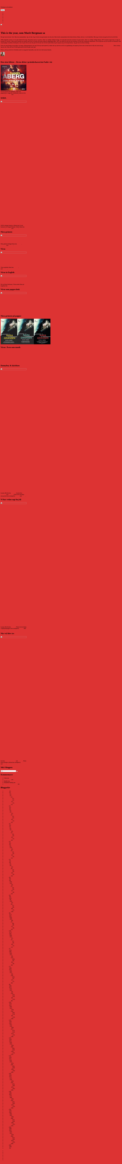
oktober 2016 (7, 962)
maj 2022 (6, 862)
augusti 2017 (7, 947)
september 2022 (8, 856)
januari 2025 (7, 815)
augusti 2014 (7, 1000)
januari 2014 (7, 1011)
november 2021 (8, 871)
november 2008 (8, 1103)
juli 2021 (6, 877)
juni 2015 (6, 986)
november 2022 (8, 853)
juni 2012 (6, 1039)
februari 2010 (7, 1081)
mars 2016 (6, 972)
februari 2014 (7, 1009)
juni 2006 (6, 1146)
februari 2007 (7, 1134)
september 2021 (8, 874)
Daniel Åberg (4, 4)
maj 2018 (6, 934)
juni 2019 (6, 914)
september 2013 (8, 1017)
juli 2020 (6, 895)
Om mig (6, 20)
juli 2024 (6, 823)
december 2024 (8, 816)
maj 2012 (6, 1041)
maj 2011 (6, 1058)
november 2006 (8, 1139)
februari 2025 (7, 813)
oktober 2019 (7, 908)
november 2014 (8, 996)
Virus (5, 13)
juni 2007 (6, 1128)
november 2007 (8, 1121)
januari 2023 (7, 850)
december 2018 (8, 923)
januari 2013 (7, 1029)
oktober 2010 (7, 1069)
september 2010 (8, 1070)
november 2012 (8, 1032)
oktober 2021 (7, 873)
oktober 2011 (7, 1051)
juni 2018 (6, 932)
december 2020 (8, 887)
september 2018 (8, 928)
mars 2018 (6, 937)
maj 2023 (6, 844)
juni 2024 (6, 825)
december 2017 (8, 941)
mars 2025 (6, 812)
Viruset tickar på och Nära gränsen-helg (23, 779)
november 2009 (8, 1085)
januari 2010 (7, 1082)
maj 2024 (6, 826)
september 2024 (8, 821)
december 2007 (8, 1119)
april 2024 (6, 828)
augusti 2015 (7, 983)
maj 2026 (6, 792)
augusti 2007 (7, 1125)
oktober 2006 (7, 1140)
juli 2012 (6, 1038)
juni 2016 (6, 968)
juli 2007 (6, 1127)
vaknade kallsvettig (108, 45)
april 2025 (6, 810)
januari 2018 (7, 939)
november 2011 (8, 1050)
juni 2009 (6, 1093)
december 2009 (8, 1084)
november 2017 (8, 942)
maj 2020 (6, 898)
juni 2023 (6, 843)
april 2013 (6, 1024)
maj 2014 (6, 1005)
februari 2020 (7, 902)
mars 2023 (6, 847)
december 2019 (8, 905)
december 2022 (8, 852)
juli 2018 (6, 931)
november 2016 (8, 960)
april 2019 (6, 917)
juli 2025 (6, 806)
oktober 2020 (7, 890)
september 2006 (8, 1142)
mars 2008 (6, 1115)
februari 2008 (7, 1116)
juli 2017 (6, 948)
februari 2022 (7, 867)
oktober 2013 (7, 1015)
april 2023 (6, 846)
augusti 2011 (7, 1054)
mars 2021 (6, 883)
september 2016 (8, 963)
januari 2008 (7, 1118)
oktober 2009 (7, 1087)
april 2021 (6, 881)
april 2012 (6, 1042)
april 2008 (6, 1114)
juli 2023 (6, 841)
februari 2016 (7, 974)
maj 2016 (6, 969)
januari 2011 (7, 1064)
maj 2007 (6, 1130)
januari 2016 (7, 975)
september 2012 (8, 1035)
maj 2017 (6, 951)
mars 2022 (6, 865)
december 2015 (8, 977)
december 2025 (8, 798)
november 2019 (8, 907)
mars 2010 (6, 1079)
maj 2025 (6, 809)
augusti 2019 (7, 911)
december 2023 (8, 834)
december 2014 (8, 995)
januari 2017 (7, 957)
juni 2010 (6, 1075)
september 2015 (8, 981)
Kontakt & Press (8, 22)
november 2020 (8, 889)
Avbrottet (6, 17)
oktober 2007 (7, 1122)
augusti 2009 (7, 1090)
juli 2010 (6, 1073)
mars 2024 (6, 829)
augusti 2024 (7, 822)
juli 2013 (6, 1020)
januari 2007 (7, 1136)
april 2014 (6, 1006)
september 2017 (8, 945)
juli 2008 (6, 1109)
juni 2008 (6, 1111)
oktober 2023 (7, 837)
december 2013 (8, 1012)
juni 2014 (6, 1003)
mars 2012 (6, 1044)
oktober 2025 (7, 801)
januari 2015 (7, 993)
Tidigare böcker (8, 19)
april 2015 (6, 989)
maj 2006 (6, 1148)
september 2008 (8, 1106)
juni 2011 (6, 1057)
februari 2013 (7, 1027)
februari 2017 (7, 956)
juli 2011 (6, 1055)
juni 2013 (6, 1021)
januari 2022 (7, 868)
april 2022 (6, 864)
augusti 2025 (7, 804)
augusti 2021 (7, 876)
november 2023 (8, 835)
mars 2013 (6, 1026)
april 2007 (6, 1131)
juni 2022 (6, 861)
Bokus (23, 496)
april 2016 (6, 971)
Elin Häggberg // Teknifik (10, 784)
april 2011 (6, 1060)
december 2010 (8, 1066)
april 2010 (6, 1078)
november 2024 (8, 818)
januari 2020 (7, 904)
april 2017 (6, 953)
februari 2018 (7, 938)
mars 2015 (6, 990)
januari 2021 (7, 886)
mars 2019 (6, 919)
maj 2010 (6, 1076)
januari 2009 (7, 1100)
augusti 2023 (7, 840)
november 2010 (8, 1067)
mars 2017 (6, 954)
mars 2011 (6, 1061)
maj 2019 (6, 916)
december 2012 (8, 1030)
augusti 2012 (7, 1036)
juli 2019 (6, 913)
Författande (25, 55)
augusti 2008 (7, 1108)
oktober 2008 (7, 1105)
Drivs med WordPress (14, 1162)
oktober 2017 (7, 944)
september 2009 (8, 1088)
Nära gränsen (7, 14)
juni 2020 (6, 896)
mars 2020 (6, 901)
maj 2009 (6, 1094)
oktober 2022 (7, 855)
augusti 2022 (7, 858)
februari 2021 (7, 884)
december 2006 (8, 1137)
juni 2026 (6, 791)
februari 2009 (7, 1099)
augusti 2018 (7, 929)
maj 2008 (6, 1112)
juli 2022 (6, 859)
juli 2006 (6, 1145)
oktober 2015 (7, 980)
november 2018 (8, 925)
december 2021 (8, 870)
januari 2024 (7, 832)
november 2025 (8, 800)
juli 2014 (6, 1002)
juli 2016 (6, 966)
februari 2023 (7, 849)
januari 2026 (7, 797)
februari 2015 (7, 992)
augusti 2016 (7, 965)
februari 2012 (7, 1045)
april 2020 (6, 899)
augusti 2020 (7, 893)
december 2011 (8, 1048)
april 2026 (6, 794)
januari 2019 (7, 922)
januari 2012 (7, 1047)
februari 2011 (7, 1063)
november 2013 (8, 1014)
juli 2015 (6, 984)
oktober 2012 (7, 1033)
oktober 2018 (7, 926)
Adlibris (17, 496)
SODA (6, 16)
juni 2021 (6, 879)
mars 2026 (6, 795)
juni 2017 (6, 950)
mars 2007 (6, 1133)
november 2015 (8, 978)
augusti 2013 (7, 1018)
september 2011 (8, 1053)
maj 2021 (6, 880)
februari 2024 (7, 831)
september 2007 (8, 1124)
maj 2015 (6, 987)
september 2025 (8, 803)
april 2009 (6, 1096)
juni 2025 (6, 807)
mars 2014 (6, 1008)
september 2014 (8, 999)
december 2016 (8, 959)
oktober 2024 (7, 819)
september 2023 (8, 838)
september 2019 (8, 910)
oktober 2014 (7, 997)
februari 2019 (7, 920)
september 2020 (8, 892)
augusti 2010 (7, 1072)
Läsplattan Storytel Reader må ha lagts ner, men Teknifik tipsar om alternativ (29, 778)
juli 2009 (6, 1091)
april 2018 (6, 935)
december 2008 (8, 1102)
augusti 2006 (7, 1143)
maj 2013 (6, 1023)
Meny (2, 10)
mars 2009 (6, 1097)
